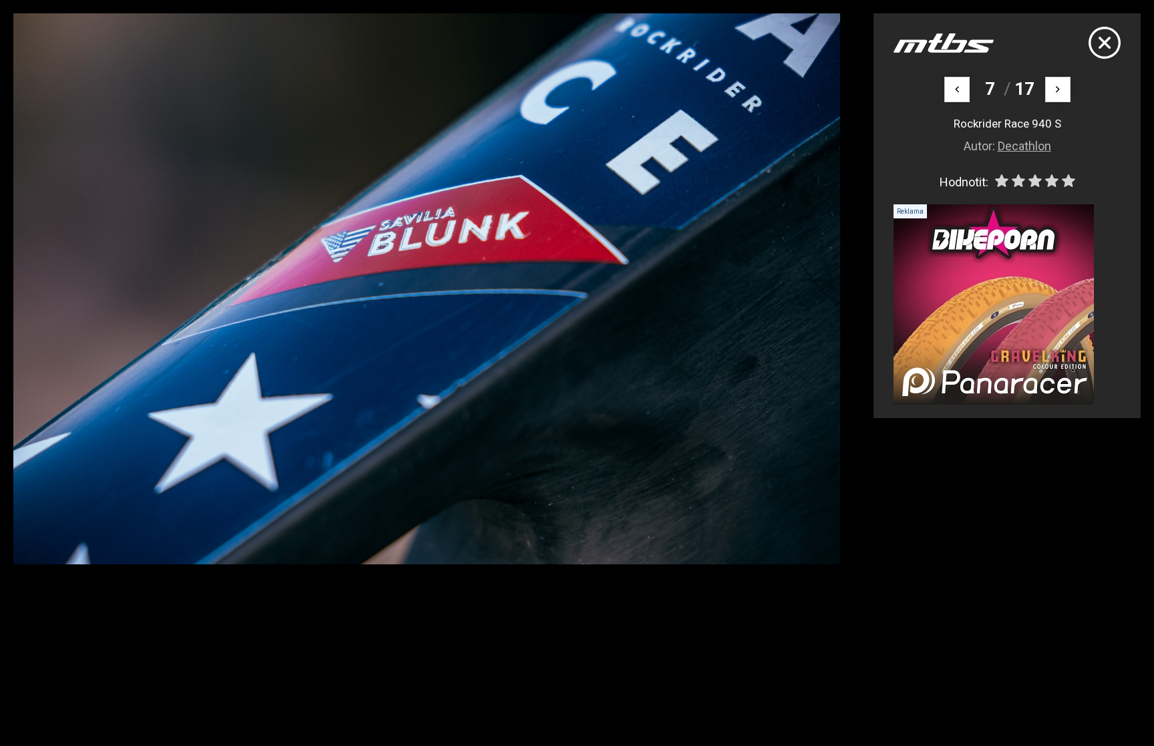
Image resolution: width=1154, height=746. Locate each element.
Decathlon (1024, 146)
